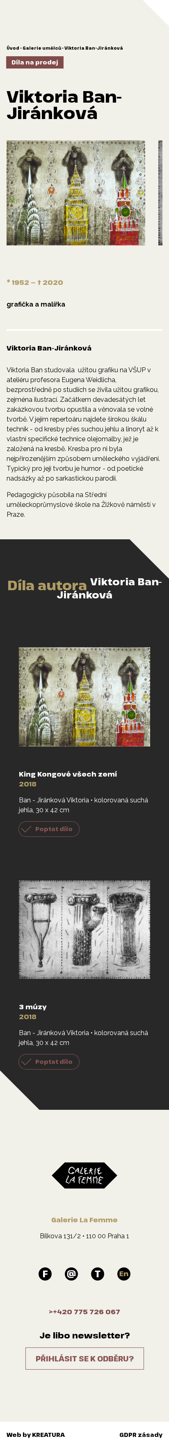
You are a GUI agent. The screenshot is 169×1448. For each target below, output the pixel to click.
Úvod (13, 48)
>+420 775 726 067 (84, 1311)
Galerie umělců (42, 48)
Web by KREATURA (36, 1435)
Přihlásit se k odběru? (85, 1358)
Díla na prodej (34, 62)
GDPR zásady (140, 1435)
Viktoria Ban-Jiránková (93, 48)
